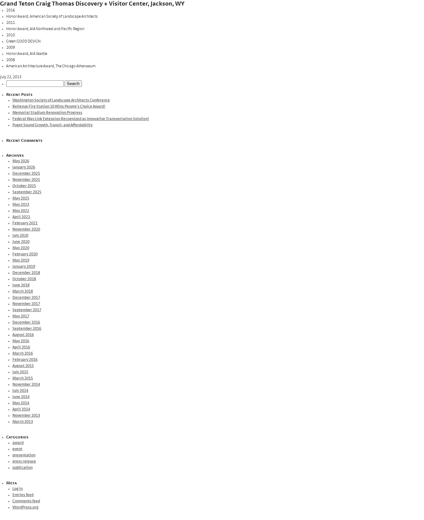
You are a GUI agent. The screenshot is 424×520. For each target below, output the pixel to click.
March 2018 (22, 291)
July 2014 (20, 391)
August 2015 (23, 366)
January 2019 (23, 267)
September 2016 (26, 329)
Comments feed (26, 501)
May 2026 (20, 161)
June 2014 (20, 397)
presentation (23, 455)
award (18, 443)
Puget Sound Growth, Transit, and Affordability (52, 125)
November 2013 (26, 416)
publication (22, 468)
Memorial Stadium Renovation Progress (47, 113)
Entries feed (23, 495)
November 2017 (26, 304)
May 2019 (20, 260)
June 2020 (20, 242)
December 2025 (26, 174)
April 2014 (21, 409)
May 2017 (20, 316)
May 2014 (20, 403)
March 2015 (22, 378)
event (17, 449)
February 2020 (25, 254)
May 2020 (20, 248)
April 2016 (21, 347)
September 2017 (26, 310)
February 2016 (25, 360)
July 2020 (20, 236)
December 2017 (26, 298)
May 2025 (20, 198)
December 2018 (26, 273)
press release (24, 461)
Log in (17, 489)
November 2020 (26, 229)
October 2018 (24, 279)
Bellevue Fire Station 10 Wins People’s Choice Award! (58, 107)
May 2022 (20, 211)
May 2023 (20, 205)
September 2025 (26, 192)
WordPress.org (25, 507)
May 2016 (20, 341)
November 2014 (26, 385)
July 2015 (20, 372)
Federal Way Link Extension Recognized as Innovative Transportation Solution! (80, 119)
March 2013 (22, 422)
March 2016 (22, 354)
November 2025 (26, 180)
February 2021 (25, 223)
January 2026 (23, 167)
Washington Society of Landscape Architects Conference (61, 100)
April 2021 (21, 217)
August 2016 (23, 335)
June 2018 (20, 285)
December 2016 (26, 323)
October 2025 (24, 186)
